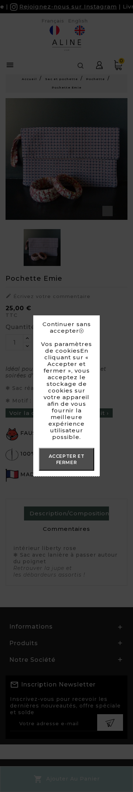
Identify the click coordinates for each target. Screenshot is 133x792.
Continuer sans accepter (66, 327)
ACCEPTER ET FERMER (67, 459)
